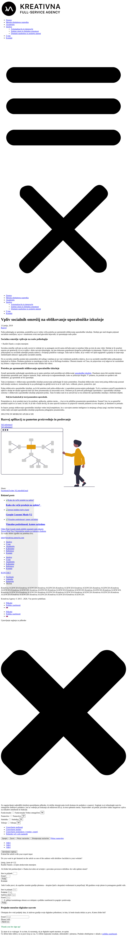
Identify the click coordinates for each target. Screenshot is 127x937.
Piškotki (9, 603)
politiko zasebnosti (109, 934)
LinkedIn (19, 491)
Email (25, 491)
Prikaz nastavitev (23, 838)
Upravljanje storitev (13, 829)
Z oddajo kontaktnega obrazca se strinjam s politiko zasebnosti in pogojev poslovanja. (37, 900)
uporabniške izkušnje (83, 373)
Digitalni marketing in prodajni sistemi (26, 33)
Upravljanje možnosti (14, 827)
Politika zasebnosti (13, 605)
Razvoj (4, 328)
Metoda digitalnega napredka (17, 22)
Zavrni (12, 838)
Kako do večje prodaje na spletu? (23, 505)
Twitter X (12, 491)
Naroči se (5, 922)
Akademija (10, 24)
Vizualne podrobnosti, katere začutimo (25, 524)
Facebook (5, 491)
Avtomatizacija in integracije (22, 29)
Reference (10, 551)
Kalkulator (10, 549)
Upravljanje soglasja (9, 852)
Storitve (9, 27)
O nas (8, 36)
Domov (9, 20)
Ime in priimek (7, 873)
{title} (8, 843)
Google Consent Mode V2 (19, 514)
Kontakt (9, 38)
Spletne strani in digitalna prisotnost (25, 31)
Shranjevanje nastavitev (40, 838)
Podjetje (4, 892)
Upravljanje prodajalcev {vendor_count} (22, 832)
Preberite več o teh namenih (17, 834)
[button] (63, 166)
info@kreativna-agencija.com (12, 538)
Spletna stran (6, 895)
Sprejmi (4, 838)
